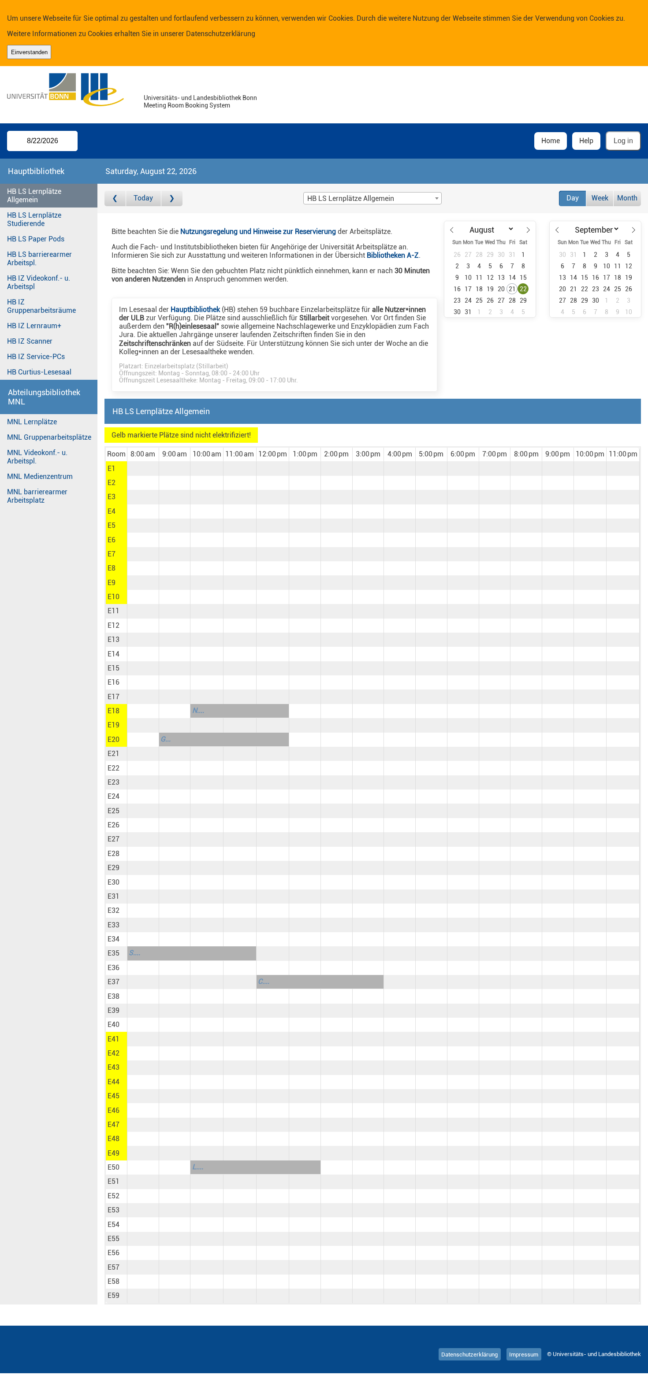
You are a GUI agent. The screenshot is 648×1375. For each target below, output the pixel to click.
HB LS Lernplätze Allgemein (34, 195)
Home (550, 141)
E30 (113, 882)
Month (627, 198)
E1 (111, 468)
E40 (113, 1024)
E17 (113, 697)
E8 (111, 568)
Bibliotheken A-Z (393, 255)
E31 (113, 896)
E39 (113, 1010)
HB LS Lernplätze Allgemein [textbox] (350, 198)
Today (143, 198)
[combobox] (372, 198)
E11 (113, 611)
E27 (113, 839)
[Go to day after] (171, 198)
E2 (111, 482)
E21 (113, 753)
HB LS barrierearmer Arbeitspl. (39, 258)
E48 (113, 1138)
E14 (113, 654)
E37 (113, 982)
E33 (113, 925)
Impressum (523, 1354)
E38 (113, 996)
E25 (113, 811)
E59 (113, 1295)
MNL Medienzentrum (40, 476)
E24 (113, 796)
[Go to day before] (115, 198)
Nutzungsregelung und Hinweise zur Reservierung (258, 231)
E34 (113, 939)
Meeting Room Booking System (187, 105)
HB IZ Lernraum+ (34, 326)
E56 (113, 1253)
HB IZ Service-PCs (36, 356)
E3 (111, 497)
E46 (113, 1110)
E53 (113, 1210)
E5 (111, 525)
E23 (113, 782)
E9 (111, 582)
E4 (111, 511)
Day (572, 198)
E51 (113, 1181)
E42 (113, 1053)
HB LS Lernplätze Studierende (34, 219)
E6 (111, 540)
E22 (113, 768)
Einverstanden (29, 52)
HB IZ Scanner (29, 341)
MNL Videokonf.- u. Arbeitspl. (37, 456)
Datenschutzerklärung (220, 34)
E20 (113, 739)
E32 (113, 910)
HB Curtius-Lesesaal (39, 372)
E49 (113, 1153)
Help (586, 141)
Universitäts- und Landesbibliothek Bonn (200, 98)
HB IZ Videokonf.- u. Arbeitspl (38, 282)
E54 (113, 1224)
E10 (113, 597)
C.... (263, 981)
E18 (113, 711)
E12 (113, 625)
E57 (113, 1267)
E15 (113, 668)
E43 (113, 1067)
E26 (113, 825)
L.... (197, 1167)
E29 (113, 868)
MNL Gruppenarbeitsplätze (49, 437)
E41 (113, 1039)
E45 (113, 1096)
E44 (113, 1082)
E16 (113, 682)
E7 (111, 554)
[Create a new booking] (143, 468)
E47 (113, 1124)
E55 (113, 1238)
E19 (113, 725)
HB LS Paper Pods (35, 239)
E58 (113, 1281)
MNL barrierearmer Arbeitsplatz (37, 496)
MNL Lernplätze (32, 422)
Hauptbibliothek (195, 309)
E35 (113, 953)
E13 (113, 639)
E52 (113, 1196)
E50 (113, 1167)
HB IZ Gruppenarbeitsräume (41, 306)
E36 (113, 968)
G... (165, 739)
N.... (198, 710)
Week (600, 198)
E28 (113, 853)
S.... (134, 953)
